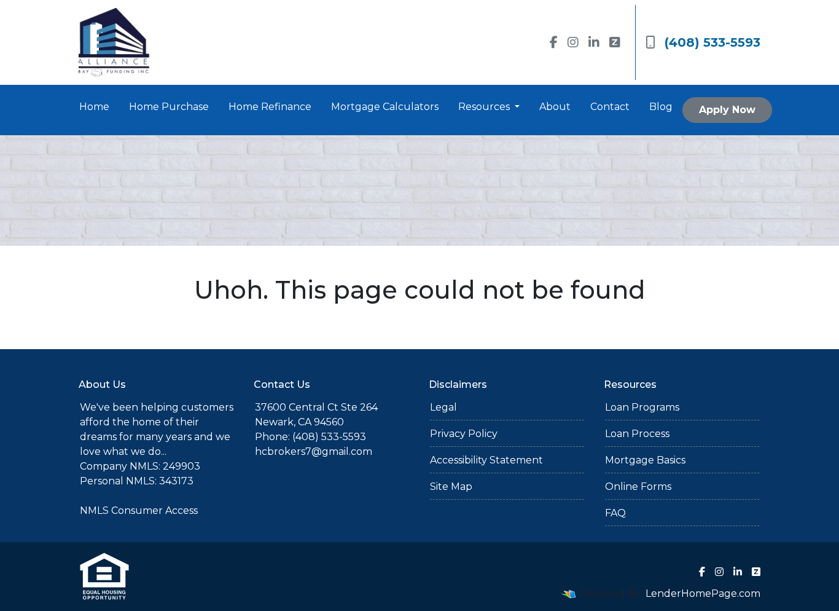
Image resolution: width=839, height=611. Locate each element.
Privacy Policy (464, 434)
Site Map (451, 486)
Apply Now (727, 110)
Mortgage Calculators (385, 106)
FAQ (615, 513)
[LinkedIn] (593, 42)
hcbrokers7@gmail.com (313, 451)
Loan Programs (642, 407)
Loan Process (637, 434)
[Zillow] (614, 42)
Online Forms (638, 486)
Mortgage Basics (645, 460)
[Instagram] (573, 42)
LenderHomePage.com (703, 593)
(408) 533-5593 (712, 42)
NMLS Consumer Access (139, 510)
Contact (610, 106)
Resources (485, 106)
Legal (443, 407)
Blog (661, 106)
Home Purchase (169, 106)
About (555, 106)
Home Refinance (269, 106)
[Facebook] (554, 42)
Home (94, 106)
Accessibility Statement (486, 460)
